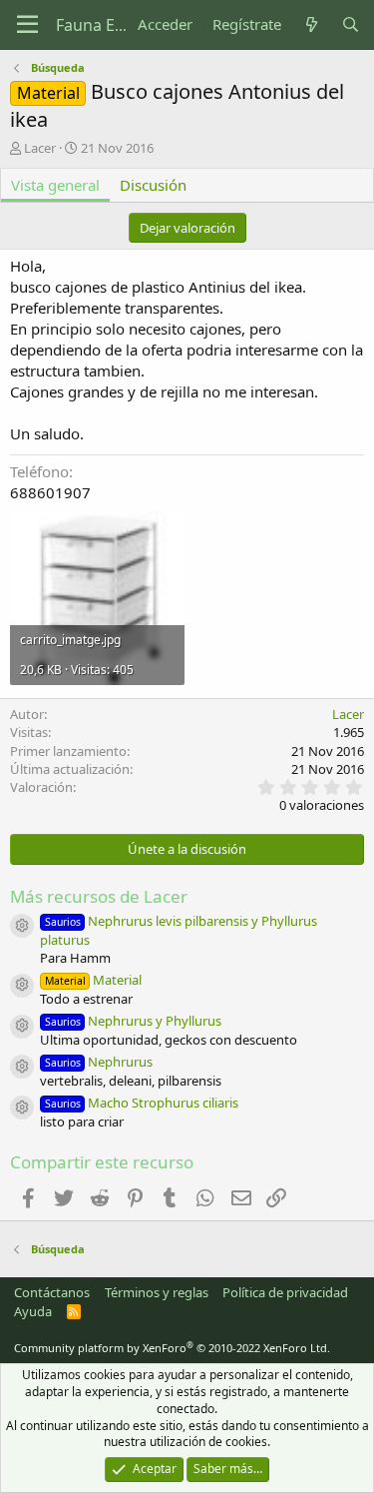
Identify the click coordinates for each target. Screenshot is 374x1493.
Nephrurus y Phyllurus (133, 1021)
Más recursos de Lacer (98, 896)
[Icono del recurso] (22, 926)
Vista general (55, 185)
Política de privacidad (285, 1292)
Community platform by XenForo (172, 1347)
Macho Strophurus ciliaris (141, 1103)
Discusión (153, 185)
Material (93, 980)
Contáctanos (52, 1292)
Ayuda (33, 1311)
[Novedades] (310, 24)
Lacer (40, 148)
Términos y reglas (156, 1292)
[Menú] (27, 25)
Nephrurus (99, 1062)
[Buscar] (350, 24)
